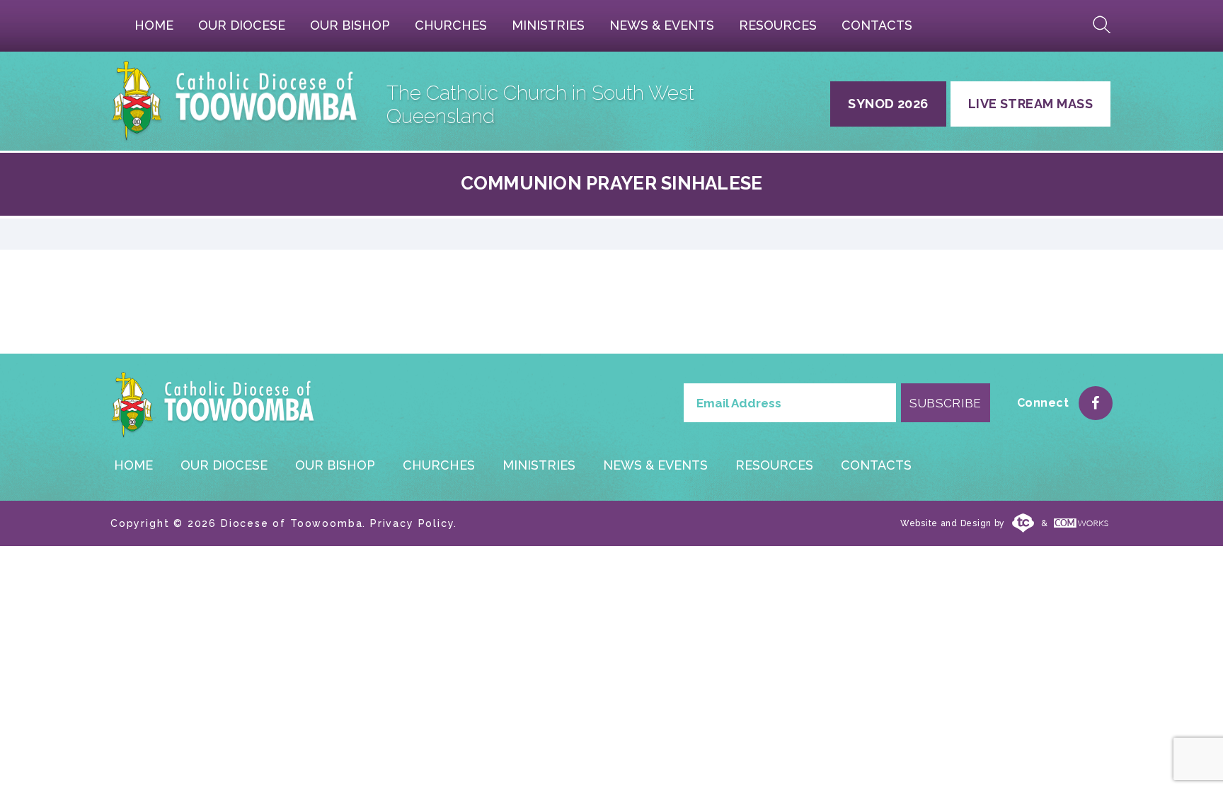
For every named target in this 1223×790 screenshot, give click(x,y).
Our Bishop (350, 25)
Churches (451, 25)
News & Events (661, 25)
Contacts (877, 25)
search (1102, 25)
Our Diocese (241, 25)
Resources (778, 25)
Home (153, 25)
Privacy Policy (412, 523)
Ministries (548, 25)
